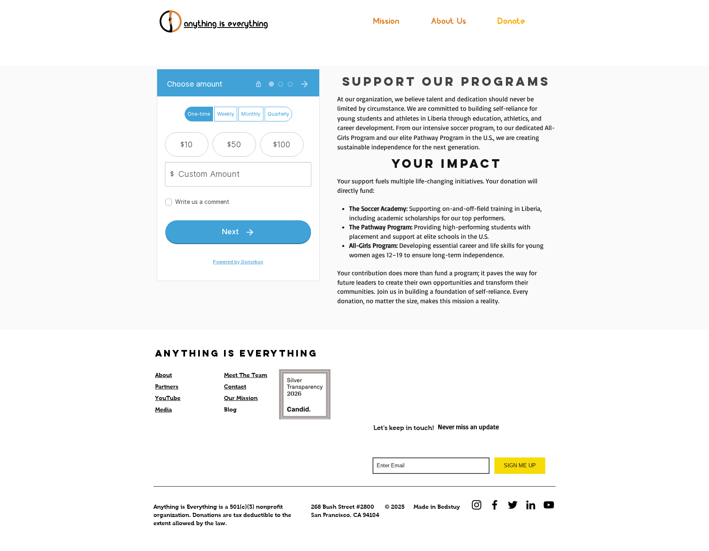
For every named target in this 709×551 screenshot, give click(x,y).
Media (163, 409)
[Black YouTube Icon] (548, 504)
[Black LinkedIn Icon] (530, 504)
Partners (166, 386)
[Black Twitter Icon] (512, 504)
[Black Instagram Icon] (476, 504)
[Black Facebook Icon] (494, 504)
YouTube (168, 398)
